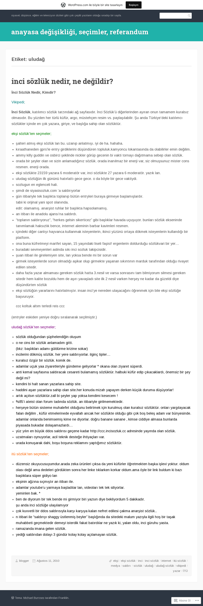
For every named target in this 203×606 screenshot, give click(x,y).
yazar (176, 570)
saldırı (127, 565)
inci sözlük (152, 560)
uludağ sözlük (165, 565)
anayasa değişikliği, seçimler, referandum (79, 31)
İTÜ (185, 570)
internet (166, 560)
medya (115, 565)
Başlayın (133, 4)
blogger (24, 560)
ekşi (115, 560)
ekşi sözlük (128, 560)
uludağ (149, 565)
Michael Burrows (33, 597)
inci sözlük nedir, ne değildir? (62, 81)
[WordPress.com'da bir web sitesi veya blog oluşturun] (12, 598)
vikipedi (181, 565)
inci (140, 560)
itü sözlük (180, 560)
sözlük (138, 565)
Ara (189, 15)
